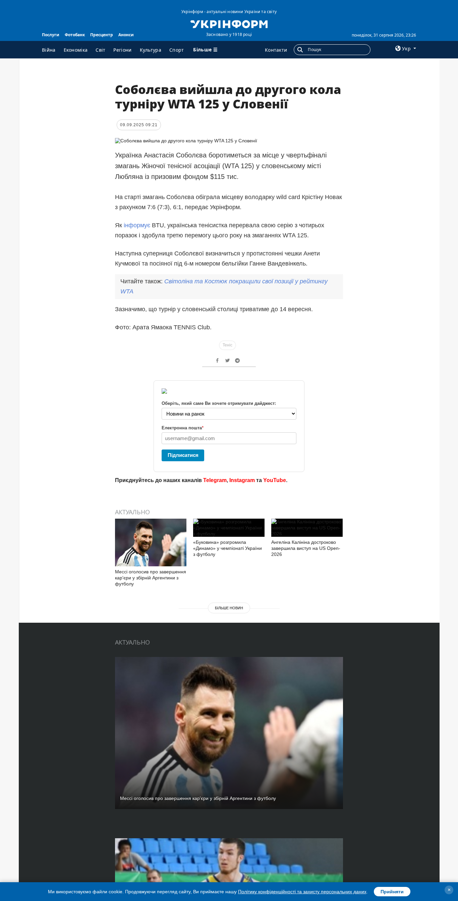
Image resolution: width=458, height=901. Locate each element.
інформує (137, 225)
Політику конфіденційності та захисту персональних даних (302, 891)
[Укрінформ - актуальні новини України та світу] (228, 23)
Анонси (126, 35)
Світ (100, 50)
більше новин (229, 608)
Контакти (276, 50)
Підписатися (183, 455)
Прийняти (392, 891)
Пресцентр (101, 35)
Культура (150, 50)
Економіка (76, 50)
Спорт (176, 50)
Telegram (215, 480)
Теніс (227, 345)
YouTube (274, 480)
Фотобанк (75, 35)
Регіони (122, 50)
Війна (49, 50)
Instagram (242, 480)
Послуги (50, 35)
